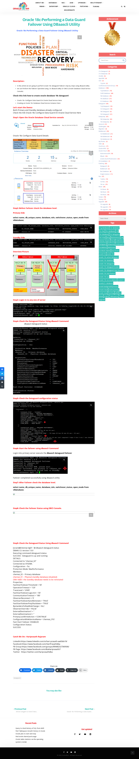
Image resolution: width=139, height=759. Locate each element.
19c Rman (103, 195)
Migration (102, 129)
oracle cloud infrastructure (108, 159)
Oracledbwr (65, 755)
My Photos (102, 141)
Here (60, 100)
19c (117, 231)
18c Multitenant (105, 136)
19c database (104, 98)
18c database (110, 231)
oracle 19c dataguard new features (111, 270)
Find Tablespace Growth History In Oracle (30, 731)
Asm (71, 3)
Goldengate (69, 10)
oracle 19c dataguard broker (109, 267)
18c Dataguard (104, 111)
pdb (116, 293)
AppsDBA (101, 78)
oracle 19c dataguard (106, 264)
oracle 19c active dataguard (109, 257)
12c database (114, 228)
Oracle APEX (102, 148)
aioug (108, 238)
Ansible (101, 76)
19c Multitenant (105, 139)
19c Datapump (104, 122)
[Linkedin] (90, 734)
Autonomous (115, 238)
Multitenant (96, 3)
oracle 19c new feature (107, 273)
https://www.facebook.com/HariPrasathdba (41, 644)
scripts (106, 296)
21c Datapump (103, 74)
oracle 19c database (106, 260)
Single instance (105, 174)
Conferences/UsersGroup (107, 86)
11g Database (104, 91)
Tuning (96, 6)
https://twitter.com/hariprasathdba (37, 652)
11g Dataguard (104, 106)
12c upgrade (104, 204)
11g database (104, 228)
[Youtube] (85, 734)
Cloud (113, 241)
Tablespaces (113, 296)
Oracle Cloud (69, 6)
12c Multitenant (105, 134)
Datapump (53, 6)
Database (53, 3)
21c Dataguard (103, 71)
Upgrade (82, 3)
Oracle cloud (103, 290)
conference (119, 241)
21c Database (104, 101)
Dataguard (17, 678)
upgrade (102, 299)
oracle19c (102, 254)
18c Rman (103, 192)
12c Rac (102, 182)
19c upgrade (104, 209)
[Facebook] (75, 734)
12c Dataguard (104, 109)
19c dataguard (114, 234)
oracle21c (121, 280)
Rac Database (104, 171)
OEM (100, 144)
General (101, 124)
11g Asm (102, 83)
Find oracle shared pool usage (26, 736)
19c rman (102, 238)
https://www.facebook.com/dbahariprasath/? (41, 649)
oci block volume (105, 251)
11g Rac (102, 179)
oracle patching (114, 290)
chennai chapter (104, 241)
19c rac (102, 184)
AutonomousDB (105, 153)
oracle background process (108, 286)
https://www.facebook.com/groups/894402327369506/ (45, 646)
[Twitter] (80, 734)
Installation (103, 247)
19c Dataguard (104, 114)
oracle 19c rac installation (108, 280)
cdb (122, 238)
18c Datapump (104, 119)
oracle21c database (106, 283)
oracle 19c (110, 254)
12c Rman (103, 189)
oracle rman (103, 293)
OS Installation (103, 161)
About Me (40, 3)
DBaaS (102, 156)
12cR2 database (105, 93)
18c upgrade (104, 207)
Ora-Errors (102, 146)
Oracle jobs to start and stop (26, 734)
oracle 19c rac (104, 277)
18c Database (104, 96)
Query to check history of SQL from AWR (30, 728)
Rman (42, 6)
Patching (84, 6)
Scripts (101, 197)
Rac (63, 3)
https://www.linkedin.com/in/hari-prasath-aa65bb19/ (44, 641)
